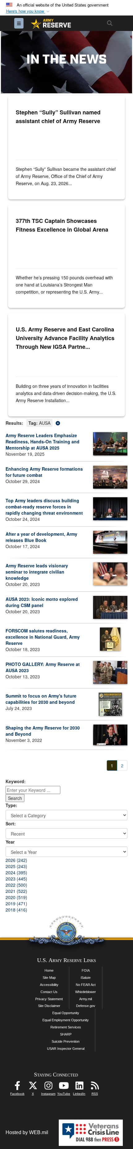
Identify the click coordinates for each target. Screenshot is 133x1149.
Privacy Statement (49, 999)
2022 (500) (16, 885)
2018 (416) (16, 910)
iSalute (86, 977)
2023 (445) (16, 879)
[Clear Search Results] (66, 422)
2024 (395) (16, 872)
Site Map (49, 977)
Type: (11, 805)
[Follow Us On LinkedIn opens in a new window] (79, 1087)
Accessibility (49, 985)
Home (49, 970)
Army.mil (85, 999)
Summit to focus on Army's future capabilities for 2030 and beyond (41, 699)
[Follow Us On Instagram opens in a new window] (48, 1087)
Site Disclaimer (49, 1006)
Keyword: (16, 781)
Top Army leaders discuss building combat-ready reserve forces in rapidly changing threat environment (44, 506)
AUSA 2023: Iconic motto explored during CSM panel (42, 602)
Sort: (11, 823)
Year (10, 842)
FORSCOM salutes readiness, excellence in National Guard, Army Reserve (43, 637)
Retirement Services (65, 1027)
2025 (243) (16, 866)
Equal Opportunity (65, 1013)
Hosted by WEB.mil (27, 1132)
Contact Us (49, 992)
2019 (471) (16, 903)
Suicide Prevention (65, 1041)
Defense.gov (85, 1006)
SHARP (65, 1034)
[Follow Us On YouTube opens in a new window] (63, 1087)
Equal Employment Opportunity (65, 1020)
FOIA (86, 970)
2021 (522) (16, 891)
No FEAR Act (86, 985)
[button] (28, 11)
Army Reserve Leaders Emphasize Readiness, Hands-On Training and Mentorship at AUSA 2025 (42, 441)
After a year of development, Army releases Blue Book (41, 537)
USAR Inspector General (65, 1048)
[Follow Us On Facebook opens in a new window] (17, 1087)
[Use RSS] (94, 1087)
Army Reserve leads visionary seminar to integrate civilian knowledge (37, 571)
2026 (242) (16, 860)
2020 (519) (16, 897)
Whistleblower (85, 992)
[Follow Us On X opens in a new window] (33, 1087)
